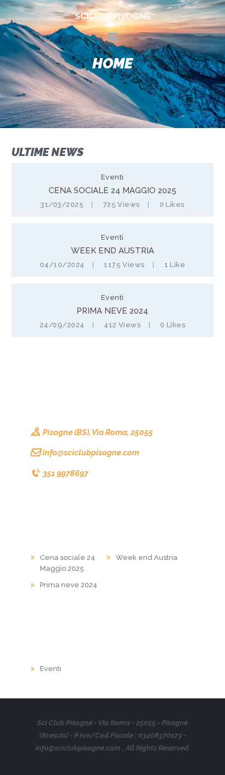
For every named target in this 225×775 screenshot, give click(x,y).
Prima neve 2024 (112, 311)
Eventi (112, 177)
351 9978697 (65, 473)
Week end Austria (112, 251)
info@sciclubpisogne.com (91, 452)
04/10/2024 (62, 265)
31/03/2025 (62, 204)
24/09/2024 (62, 325)
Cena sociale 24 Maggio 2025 (112, 190)
